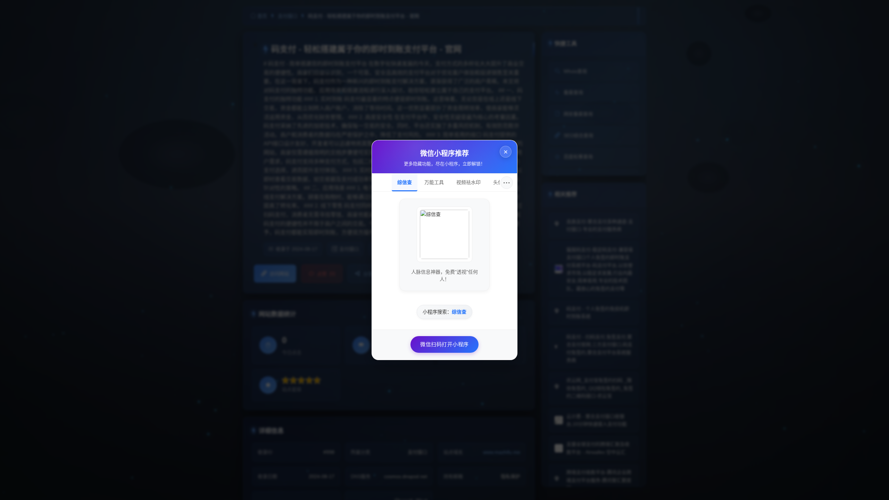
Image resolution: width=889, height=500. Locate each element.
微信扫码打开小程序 (444, 344)
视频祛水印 (468, 182)
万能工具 (434, 182)
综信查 (404, 182)
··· (506, 182)
